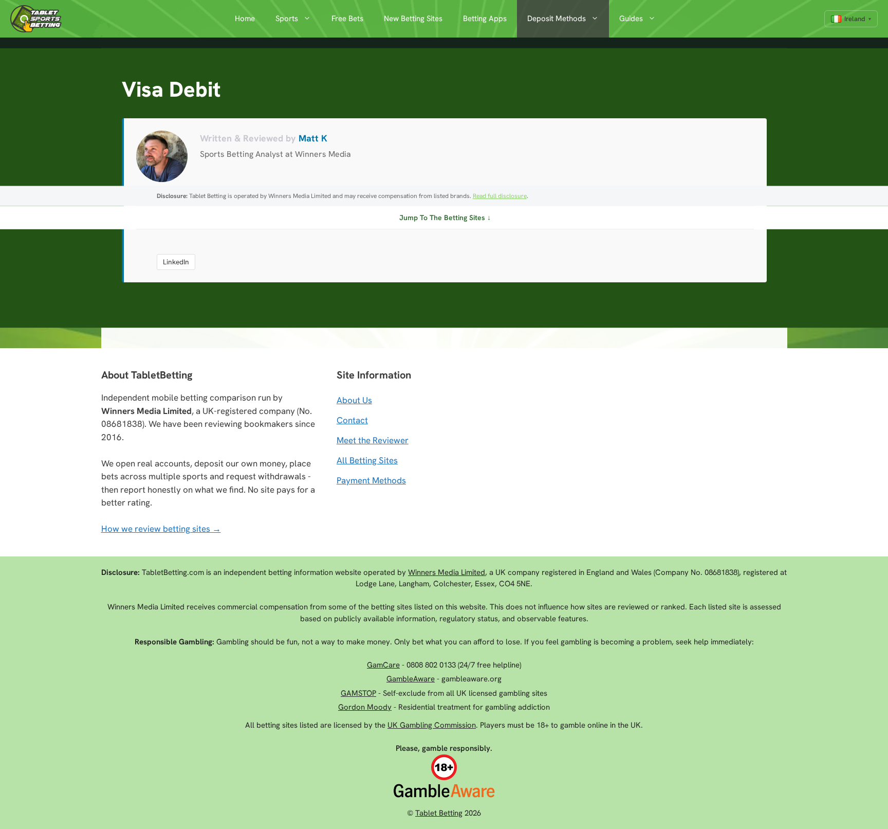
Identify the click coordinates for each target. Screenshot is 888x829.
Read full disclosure (500, 196)
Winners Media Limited (446, 572)
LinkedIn (176, 261)
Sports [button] (286, 18)
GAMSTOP (358, 693)
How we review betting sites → (161, 528)
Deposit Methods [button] (556, 18)
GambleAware (410, 679)
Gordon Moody (365, 707)
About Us (354, 400)
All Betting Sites (367, 460)
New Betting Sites (413, 18)
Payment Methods (371, 480)
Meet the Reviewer (373, 440)
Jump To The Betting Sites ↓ (445, 217)
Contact (352, 420)
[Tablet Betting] (38, 19)
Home (245, 18)
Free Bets (347, 18)
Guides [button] (631, 18)
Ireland (854, 18)
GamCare (383, 665)
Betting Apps (485, 18)
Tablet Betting (438, 813)
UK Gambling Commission (431, 725)
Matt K (313, 138)
